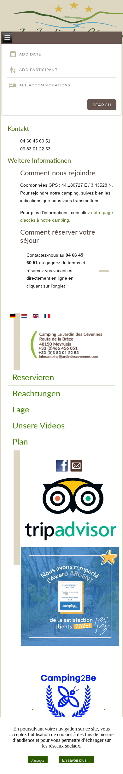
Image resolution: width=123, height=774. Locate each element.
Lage (20, 410)
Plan (20, 442)
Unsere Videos (38, 426)
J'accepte (37, 760)
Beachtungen (36, 394)
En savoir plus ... (76, 760)
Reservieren (33, 378)
